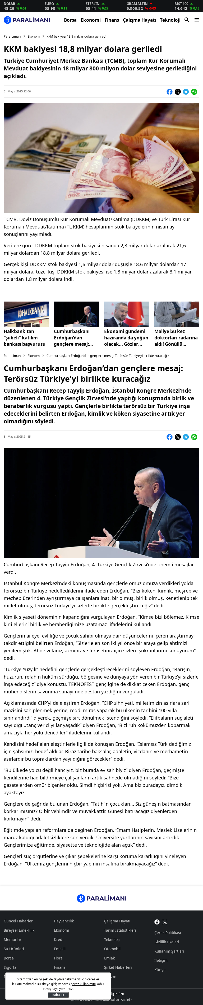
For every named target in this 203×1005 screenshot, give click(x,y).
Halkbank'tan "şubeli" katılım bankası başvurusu (24, 337)
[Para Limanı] (27, 20)
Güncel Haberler (18, 920)
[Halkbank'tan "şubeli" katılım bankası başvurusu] (26, 314)
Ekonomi (91, 20)
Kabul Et (58, 995)
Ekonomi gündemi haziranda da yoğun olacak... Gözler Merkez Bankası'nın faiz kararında (126, 337)
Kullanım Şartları (169, 951)
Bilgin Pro (116, 993)
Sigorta (10, 967)
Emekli (60, 948)
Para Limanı (12, 36)
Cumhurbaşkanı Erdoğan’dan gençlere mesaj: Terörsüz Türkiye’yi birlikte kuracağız (75, 337)
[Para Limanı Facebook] (157, 921)
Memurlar (12, 939)
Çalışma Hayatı (139, 20)
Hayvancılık (64, 920)
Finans (112, 20)
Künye (159, 969)
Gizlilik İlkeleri (166, 941)
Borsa (70, 20)
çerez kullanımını (83, 984)
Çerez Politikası (167, 932)
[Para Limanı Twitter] (164, 921)
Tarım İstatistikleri (120, 930)
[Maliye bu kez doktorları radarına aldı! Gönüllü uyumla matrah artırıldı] (176, 314)
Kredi (58, 939)
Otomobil (112, 948)
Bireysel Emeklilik (19, 930)
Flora (58, 958)
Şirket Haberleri (118, 967)
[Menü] (197, 19)
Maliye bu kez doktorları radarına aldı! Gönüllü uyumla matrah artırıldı (176, 337)
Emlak (109, 958)
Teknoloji (170, 20)
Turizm (110, 976)
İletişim (161, 960)
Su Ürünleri (14, 948)
